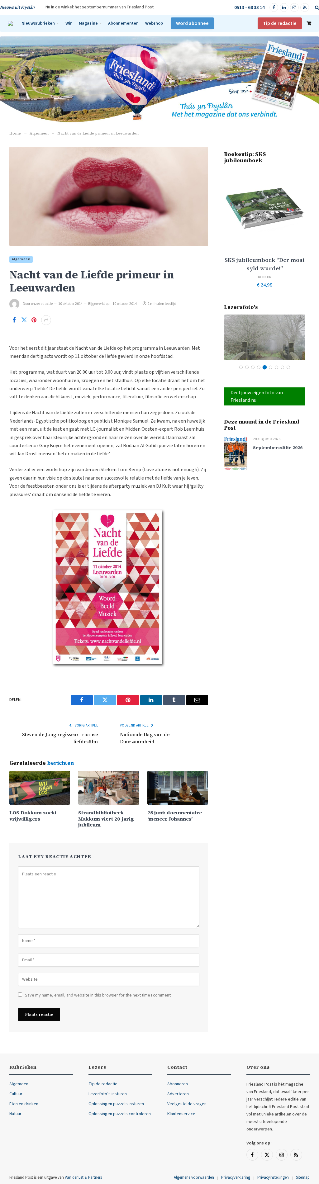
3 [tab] (253, 367)
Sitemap (303, 1177)
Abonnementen (123, 23)
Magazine (88, 23)
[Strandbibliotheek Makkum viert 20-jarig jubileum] (108, 788)
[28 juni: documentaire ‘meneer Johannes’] (177, 788)
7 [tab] (276, 367)
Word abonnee (192, 23)
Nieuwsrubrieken (38, 23)
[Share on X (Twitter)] (24, 320)
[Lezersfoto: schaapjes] (264, 337)
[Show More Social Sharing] (46, 320)
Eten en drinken (23, 1104)
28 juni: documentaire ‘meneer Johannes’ (174, 816)
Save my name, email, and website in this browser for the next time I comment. (98, 995)
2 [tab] (247, 367)
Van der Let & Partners (83, 1177)
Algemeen (21, 259)
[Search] (316, 8)
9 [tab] (288, 367)
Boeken (265, 277)
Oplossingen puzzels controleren (119, 1114)
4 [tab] (259, 367)
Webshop (154, 23)
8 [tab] (282, 367)
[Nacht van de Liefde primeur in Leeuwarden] (108, 196)
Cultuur (15, 1094)
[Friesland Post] (10, 23)
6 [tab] (271, 367)
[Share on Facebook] (14, 320)
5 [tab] (265, 367)
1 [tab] (241, 367)
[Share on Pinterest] (34, 320)
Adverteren (178, 1094)
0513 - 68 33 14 (249, 7)
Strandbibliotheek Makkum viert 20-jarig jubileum (106, 819)
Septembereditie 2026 (277, 447)
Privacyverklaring (235, 1177)
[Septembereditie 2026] (235, 453)
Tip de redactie (280, 23)
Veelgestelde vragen (187, 1104)
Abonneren (177, 1084)
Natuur (15, 1114)
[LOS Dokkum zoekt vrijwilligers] (39, 788)
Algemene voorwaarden (194, 1177)
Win (69, 23)
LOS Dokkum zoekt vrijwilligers (33, 816)
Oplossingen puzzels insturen (116, 1104)
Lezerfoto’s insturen (107, 1094)
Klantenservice (181, 1114)
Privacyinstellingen (273, 1177)
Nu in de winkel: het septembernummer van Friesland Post (99, 7)
